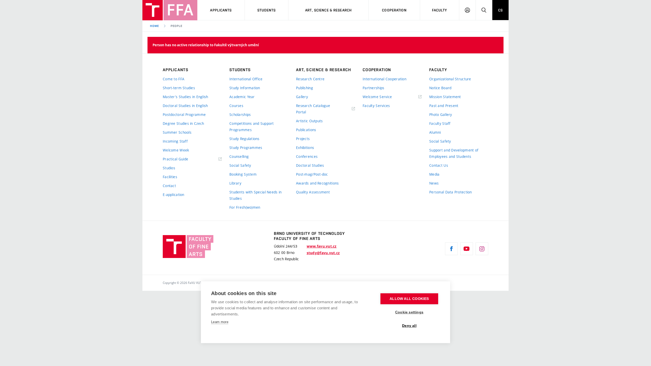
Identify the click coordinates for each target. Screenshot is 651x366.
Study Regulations (244, 138)
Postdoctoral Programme (184, 114)
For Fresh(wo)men (244, 207)
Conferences (307, 156)
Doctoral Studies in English (185, 105)
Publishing (304, 87)
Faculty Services (376, 105)
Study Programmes (245, 147)
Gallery (302, 96)
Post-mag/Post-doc (312, 174)
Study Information (244, 87)
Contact (169, 185)
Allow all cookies (409, 299)
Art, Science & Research (328, 10)
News (434, 183)
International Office (246, 79)
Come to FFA (173, 79)
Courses (236, 105)
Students (266, 10)
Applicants (221, 10)
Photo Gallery (440, 114)
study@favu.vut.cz (323, 253)
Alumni (435, 132)
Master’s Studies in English (185, 96)
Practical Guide (175, 159)
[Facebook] (451, 248)
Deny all (409, 326)
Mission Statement (445, 96)
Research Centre (310, 79)
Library (235, 183)
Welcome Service (377, 96)
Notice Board (440, 87)
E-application (173, 194)
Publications (306, 129)
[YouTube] (466, 248)
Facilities (170, 176)
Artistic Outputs (309, 120)
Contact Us (438, 165)
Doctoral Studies (310, 165)
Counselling (239, 156)
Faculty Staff (440, 123)
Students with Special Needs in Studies (255, 195)
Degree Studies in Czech (183, 123)
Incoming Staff (175, 141)
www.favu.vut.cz (322, 246)
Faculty (439, 10)
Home (154, 26)
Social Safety (240, 165)
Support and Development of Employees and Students (453, 153)
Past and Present (443, 105)
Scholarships (240, 114)
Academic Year (242, 96)
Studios (169, 167)
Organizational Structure (450, 79)
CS (500, 10)
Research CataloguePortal (313, 108)
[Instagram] (482, 248)
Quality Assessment (313, 192)
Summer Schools (177, 132)
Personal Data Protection (450, 192)
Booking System (243, 174)
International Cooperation (384, 79)
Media (434, 174)
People (176, 26)
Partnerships (373, 87)
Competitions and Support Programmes (251, 126)
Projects (303, 138)
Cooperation (394, 10)
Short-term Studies (179, 87)
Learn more (219, 322)
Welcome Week (176, 150)
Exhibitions (305, 147)
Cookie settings (409, 312)
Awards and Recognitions (317, 183)
